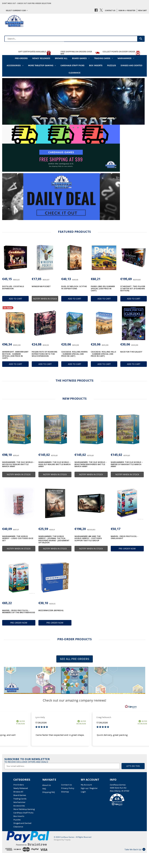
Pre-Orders (21, 58)
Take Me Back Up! (133, 849)
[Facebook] (96, 10)
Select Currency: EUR (16, 10)
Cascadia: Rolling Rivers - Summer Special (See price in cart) (74, 354)
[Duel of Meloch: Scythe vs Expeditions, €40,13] (74, 258)
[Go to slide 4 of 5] (78, 127)
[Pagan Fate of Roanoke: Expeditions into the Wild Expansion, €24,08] (45, 323)
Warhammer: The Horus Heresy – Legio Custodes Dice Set (17, 538)
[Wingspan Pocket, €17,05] (45, 258)
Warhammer (124, 58)
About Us (46, 785)
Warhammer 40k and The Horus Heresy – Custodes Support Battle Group (88, 538)
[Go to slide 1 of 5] (64, 127)
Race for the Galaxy (131, 352)
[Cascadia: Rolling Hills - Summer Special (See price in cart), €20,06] (104, 323)
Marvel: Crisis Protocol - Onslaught (124, 537)
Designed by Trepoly (62, 839)
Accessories (14, 65)
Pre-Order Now (127, 548)
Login (83, 792)
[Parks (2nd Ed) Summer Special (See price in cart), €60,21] (104, 258)
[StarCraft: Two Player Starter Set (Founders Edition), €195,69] (133, 258)
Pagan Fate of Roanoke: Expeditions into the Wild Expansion (45, 354)
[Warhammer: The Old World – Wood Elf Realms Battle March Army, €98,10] (19, 429)
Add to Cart (15, 298)
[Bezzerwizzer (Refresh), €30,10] (55, 577)
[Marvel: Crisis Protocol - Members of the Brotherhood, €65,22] (19, 577)
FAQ (44, 788)
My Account (86, 785)
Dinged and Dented (131, 65)
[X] (101, 10)
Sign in (121, 10)
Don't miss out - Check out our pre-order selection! (26, 3)
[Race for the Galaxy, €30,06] (133, 323)
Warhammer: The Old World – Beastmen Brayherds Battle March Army (90, 464)
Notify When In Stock (45, 298)
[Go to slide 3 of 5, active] (73, 127)
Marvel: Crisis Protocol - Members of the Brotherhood (18, 611)
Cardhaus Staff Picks (72, 65)
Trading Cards (102, 58)
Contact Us (110, 10)
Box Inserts (95, 65)
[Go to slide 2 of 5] (69, 127)
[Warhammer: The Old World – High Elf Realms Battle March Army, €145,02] (55, 429)
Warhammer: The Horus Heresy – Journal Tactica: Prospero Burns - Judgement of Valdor (54, 539)
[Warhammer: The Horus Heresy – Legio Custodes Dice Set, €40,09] (19, 503)
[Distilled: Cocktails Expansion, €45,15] (15, 258)
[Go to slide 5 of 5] (82, 127)
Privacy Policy (67, 788)
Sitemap (65, 792)
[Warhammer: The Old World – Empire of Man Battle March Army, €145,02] (127, 429)
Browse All (61, 58)
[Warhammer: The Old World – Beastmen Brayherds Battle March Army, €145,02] (91, 429)
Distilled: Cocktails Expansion (13, 287)
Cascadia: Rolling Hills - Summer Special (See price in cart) (103, 354)
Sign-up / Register (89, 788)
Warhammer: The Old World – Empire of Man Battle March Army (127, 464)
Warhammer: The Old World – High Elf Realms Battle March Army (54, 464)
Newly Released (41, 58)
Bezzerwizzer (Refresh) (50, 610)
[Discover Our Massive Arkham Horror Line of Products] (73, 101)
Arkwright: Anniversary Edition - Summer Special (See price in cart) (15, 355)
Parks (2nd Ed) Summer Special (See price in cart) (103, 288)
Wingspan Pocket (41, 286)
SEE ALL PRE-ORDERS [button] (74, 659)
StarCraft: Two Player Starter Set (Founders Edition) (132, 288)
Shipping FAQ (48, 792)
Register (131, 10)
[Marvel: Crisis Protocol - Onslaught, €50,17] (127, 503)
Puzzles (111, 65)
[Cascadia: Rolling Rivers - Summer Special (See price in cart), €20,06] (74, 323)
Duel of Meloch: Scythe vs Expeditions (74, 287)
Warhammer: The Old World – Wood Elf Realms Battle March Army (18, 464)
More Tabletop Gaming (40, 65)
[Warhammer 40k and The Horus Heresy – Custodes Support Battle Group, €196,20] (91, 503)
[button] (74, 680)
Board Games (79, 58)
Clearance (74, 72)
